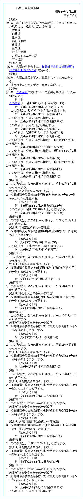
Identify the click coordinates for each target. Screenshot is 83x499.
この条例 (22, 92)
